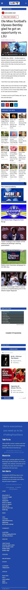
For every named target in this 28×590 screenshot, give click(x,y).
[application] (14, 49)
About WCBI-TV (6, 495)
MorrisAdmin (12, 40)
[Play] (3, 54)
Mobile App (8, 484)
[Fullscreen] (25, 54)
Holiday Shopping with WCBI (9, 534)
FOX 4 (3, 577)
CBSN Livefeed (5, 579)
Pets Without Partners (7, 536)
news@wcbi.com (18, 450)
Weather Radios (6, 548)
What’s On (4, 583)
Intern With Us (5, 506)
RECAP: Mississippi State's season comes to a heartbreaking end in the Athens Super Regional (13, 288)
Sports (15, 101)
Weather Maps (5, 550)
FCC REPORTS (18, 487)
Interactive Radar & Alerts (8, 545)
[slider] (13, 54)
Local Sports (11, 101)
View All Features (6, 558)
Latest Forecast (6, 543)
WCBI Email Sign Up (17, 484)
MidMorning (5, 522)
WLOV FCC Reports (7, 504)
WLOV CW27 (5, 575)
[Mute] (22, 54)
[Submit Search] (26, 3)
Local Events (5, 532)
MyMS (3, 581)
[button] (14, 49)
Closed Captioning (10, 487)
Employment (5, 500)
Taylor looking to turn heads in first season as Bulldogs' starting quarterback (13, 243)
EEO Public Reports (13, 489)
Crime (3, 517)
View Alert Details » (10, 17)
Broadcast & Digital (7, 497)
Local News (5, 518)
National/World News (7, 520)
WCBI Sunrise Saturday (7, 524)
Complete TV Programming (13, 333)
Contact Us (5, 499)
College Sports (4, 101)
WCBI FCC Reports (6, 502)
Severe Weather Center (7, 547)
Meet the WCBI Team (7, 508)
